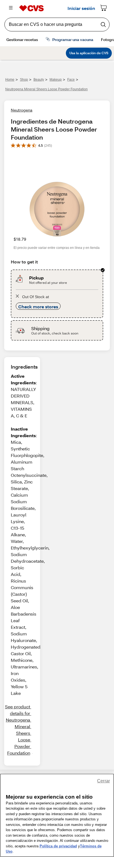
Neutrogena (21, 110)
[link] (17, 730)
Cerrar (103, 781)
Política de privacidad (58, 846)
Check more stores (38, 306)
